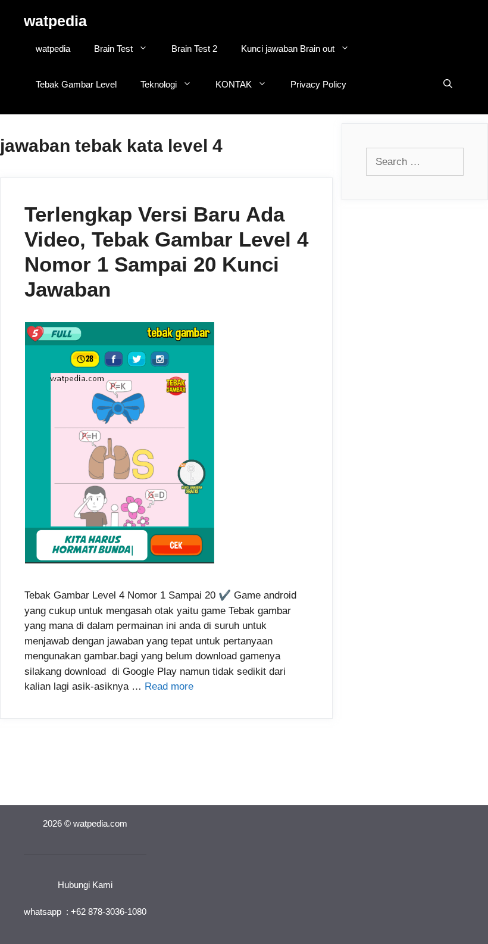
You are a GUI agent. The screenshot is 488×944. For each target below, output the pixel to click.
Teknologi (158, 84)
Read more (169, 686)
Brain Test (113, 48)
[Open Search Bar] (447, 84)
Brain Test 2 (194, 48)
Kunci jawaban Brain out (287, 48)
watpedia (55, 21)
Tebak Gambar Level (76, 84)
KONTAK (233, 84)
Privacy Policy (318, 84)
